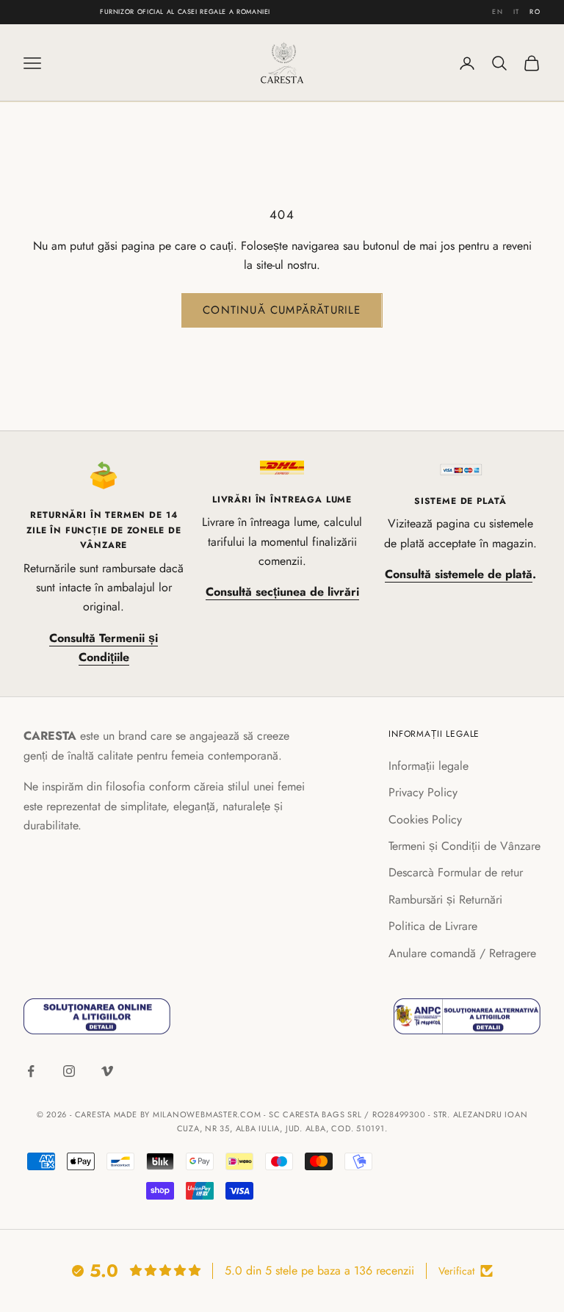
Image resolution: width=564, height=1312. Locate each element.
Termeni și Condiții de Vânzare (464, 845)
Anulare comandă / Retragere (462, 953)
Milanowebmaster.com (207, 1114)
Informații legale (428, 765)
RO (534, 11)
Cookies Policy (425, 819)
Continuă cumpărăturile (282, 310)
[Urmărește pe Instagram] (69, 1071)
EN (497, 11)
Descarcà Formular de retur (455, 872)
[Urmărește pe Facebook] (31, 1071)
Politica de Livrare (432, 926)
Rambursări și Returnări (445, 899)
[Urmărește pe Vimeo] (107, 1071)
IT (516, 11)
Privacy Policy (423, 792)
